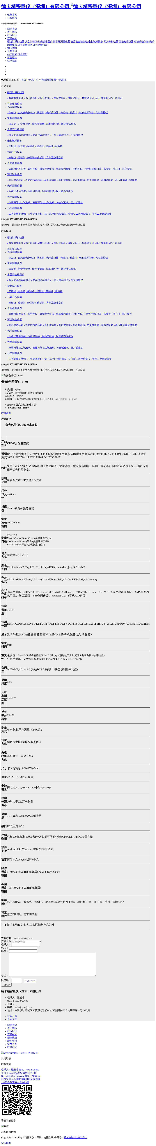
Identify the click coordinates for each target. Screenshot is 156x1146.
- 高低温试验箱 (15, 180)
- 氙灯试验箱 (64, 180)
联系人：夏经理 (9, 1069)
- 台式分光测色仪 (26, 112)
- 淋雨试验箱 (106, 180)
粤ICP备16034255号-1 (75, 1137)
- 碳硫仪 (21, 157)
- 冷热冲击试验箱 (33, 180)
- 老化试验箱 (50, 180)
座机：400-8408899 (29, 1069)
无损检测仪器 (126, 41)
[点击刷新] (30, 981)
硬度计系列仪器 (15, 41)
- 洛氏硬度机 (101, 98)
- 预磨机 (11, 146)
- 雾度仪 (40, 112)
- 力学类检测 (23, 123)
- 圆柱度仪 (31, 168)
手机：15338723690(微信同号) (17, 1073)
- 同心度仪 (126, 168)
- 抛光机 (21, 146)
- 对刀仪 (115, 168)
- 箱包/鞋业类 (52, 123)
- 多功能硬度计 (15, 98)
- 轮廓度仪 (76, 168)
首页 (23, 79)
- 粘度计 (72, 112)
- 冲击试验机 (62, 202)
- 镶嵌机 (30, 146)
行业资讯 (22, 54)
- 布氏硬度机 (59, 98)
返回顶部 (12, 1019)
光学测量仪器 (14, 185)
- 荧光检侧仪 (76, 135)
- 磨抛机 (48, 146)
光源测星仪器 (47, 41)
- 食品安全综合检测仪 (19, 135)
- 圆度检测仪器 (46, 168)
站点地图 (6, 1143)
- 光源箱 (63, 112)
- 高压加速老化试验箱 (125, 180)
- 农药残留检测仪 (40, 135)
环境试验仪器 (141, 41)
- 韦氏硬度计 (45, 98)
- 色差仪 (11, 112)
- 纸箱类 (11, 123)
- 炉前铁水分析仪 (35, 157)
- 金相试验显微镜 (16, 191)
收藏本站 (12, 14)
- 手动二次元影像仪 (101, 213)
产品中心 (34, 79)
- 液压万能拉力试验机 (43, 202)
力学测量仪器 (25, 44)
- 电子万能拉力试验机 (19, 202)
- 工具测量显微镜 (16, 213)
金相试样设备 (95, 41)
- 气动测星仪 (101, 112)
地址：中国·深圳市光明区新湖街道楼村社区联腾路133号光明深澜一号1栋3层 (20, 1079)
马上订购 (6, 985)
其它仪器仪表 (32, 41)
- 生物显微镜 (47, 191)
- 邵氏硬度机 (30, 98)
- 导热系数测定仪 (54, 157)
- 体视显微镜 (33, 191)
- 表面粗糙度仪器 (16, 168)
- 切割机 (39, 146)
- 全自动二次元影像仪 (78, 213)
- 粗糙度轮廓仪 (63, 168)
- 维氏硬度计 (73, 98)
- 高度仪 (106, 168)
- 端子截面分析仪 (64, 191)
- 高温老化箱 (78, 180)
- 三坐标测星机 (34, 213)
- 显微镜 (58, 146)
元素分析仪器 (111, 41)
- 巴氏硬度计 (115, 98)
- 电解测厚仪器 (86, 112)
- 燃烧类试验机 (68, 123)
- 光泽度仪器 (51, 112)
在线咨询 (6, 413)
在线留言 (12, 18)
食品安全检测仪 (79, 41)
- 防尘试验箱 (92, 180)
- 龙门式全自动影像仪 (54, 213)
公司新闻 (12, 54)
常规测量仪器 (62, 41)
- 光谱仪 (11, 157)
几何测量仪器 (40, 44)
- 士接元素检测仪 (59, 135)
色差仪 (62, 79)
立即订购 (12, 1016)
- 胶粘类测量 (37, 123)
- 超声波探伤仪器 (92, 168)
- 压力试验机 (76, 202)
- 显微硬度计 (87, 98)
